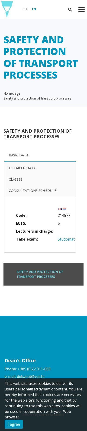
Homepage (11, 93)
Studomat (66, 239)
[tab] (40, 155)
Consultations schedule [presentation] (32, 190)
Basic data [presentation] (18, 155)
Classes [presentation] (16, 179)
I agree (14, 424)
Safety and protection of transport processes (37, 98)
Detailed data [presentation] (22, 168)
